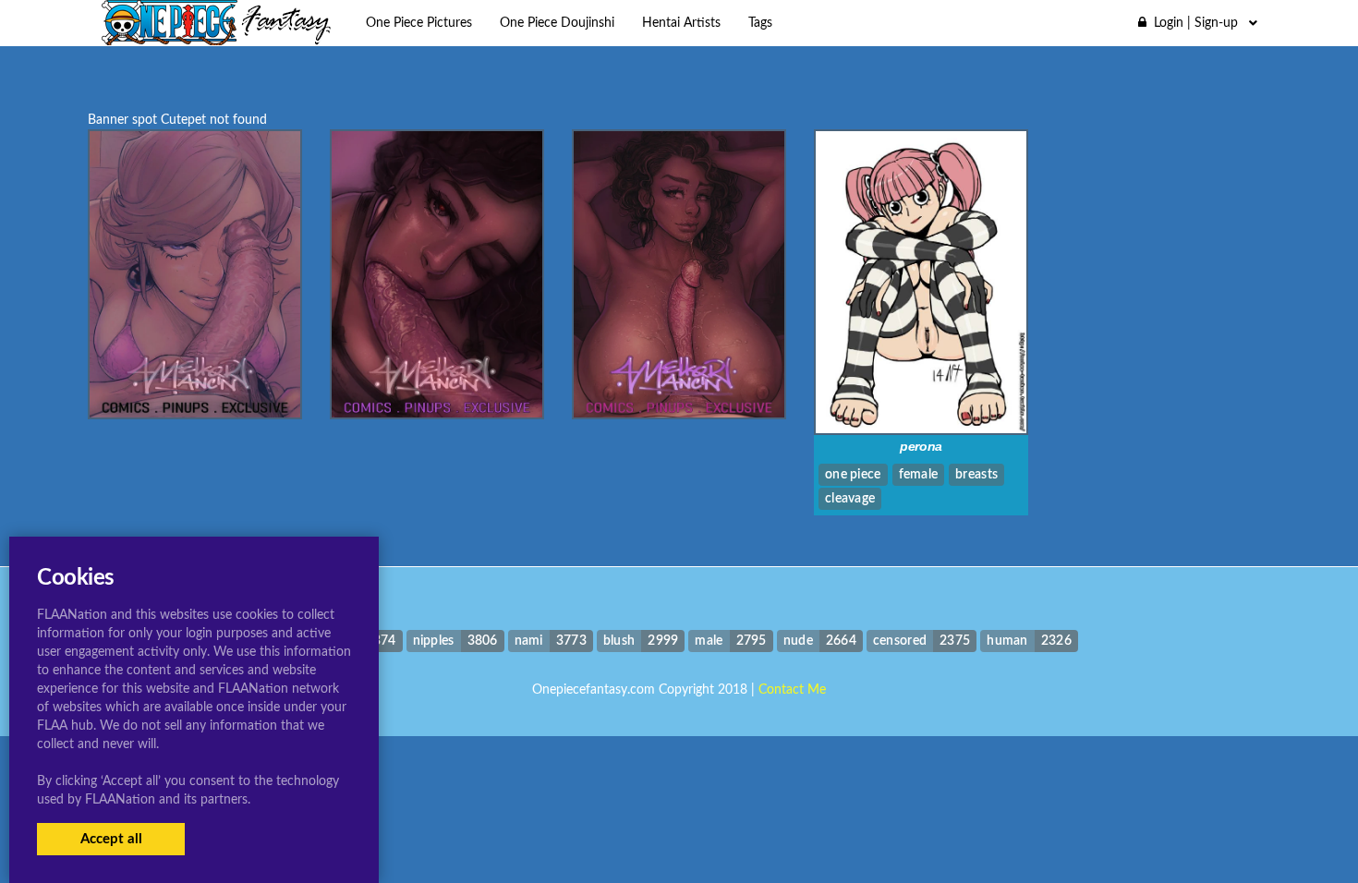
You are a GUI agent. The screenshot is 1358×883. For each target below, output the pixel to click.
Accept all (111, 839)
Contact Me (792, 689)
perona (921, 446)
